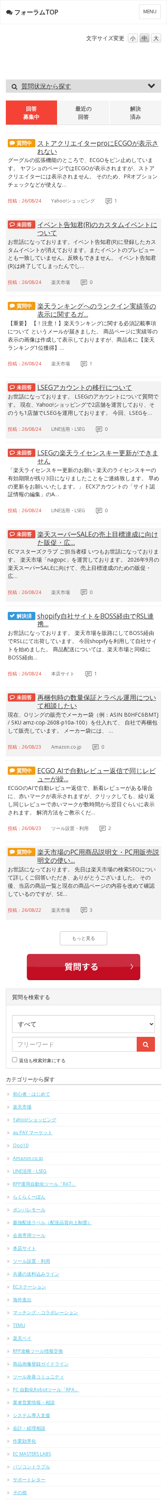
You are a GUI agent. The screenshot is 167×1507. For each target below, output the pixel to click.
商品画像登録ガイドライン (41, 1364)
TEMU (19, 1325)
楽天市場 (22, 1106)
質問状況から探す (46, 86)
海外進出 (22, 1299)
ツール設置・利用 (31, 1261)
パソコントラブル (31, 1466)
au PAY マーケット (32, 1132)
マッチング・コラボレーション (45, 1312)
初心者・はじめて (31, 1094)
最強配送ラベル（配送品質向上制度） (52, 1222)
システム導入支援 (31, 1415)
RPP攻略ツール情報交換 (38, 1351)
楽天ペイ (22, 1338)
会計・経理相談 (29, 1428)
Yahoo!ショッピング (34, 1119)
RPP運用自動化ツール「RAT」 (44, 1184)
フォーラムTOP (36, 12)
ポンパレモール (29, 1209)
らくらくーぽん (29, 1196)
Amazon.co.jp (28, 1158)
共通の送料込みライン (36, 1274)
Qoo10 (20, 1145)
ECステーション (29, 1286)
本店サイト (24, 1248)
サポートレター (29, 1479)
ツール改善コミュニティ (38, 1376)
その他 (20, 1492)
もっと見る (83, 938)
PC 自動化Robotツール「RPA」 (46, 1389)
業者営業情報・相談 (34, 1402)
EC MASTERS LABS (32, 1454)
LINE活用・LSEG (30, 1171)
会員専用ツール (29, 1235)
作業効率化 (24, 1441)
